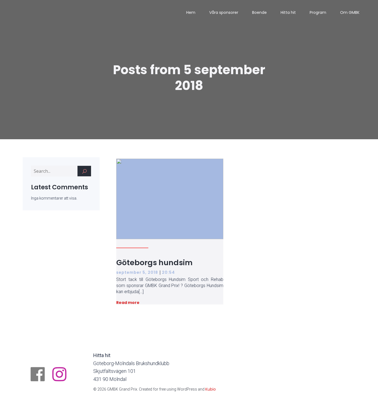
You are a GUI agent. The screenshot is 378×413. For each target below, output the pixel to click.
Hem (190, 12)
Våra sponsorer (223, 12)
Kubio (210, 389)
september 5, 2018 (137, 272)
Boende (259, 12)
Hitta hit (288, 12)
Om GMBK (349, 12)
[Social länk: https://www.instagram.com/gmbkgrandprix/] (61, 374)
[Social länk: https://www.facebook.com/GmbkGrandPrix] (40, 374)
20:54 (168, 272)
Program (318, 12)
